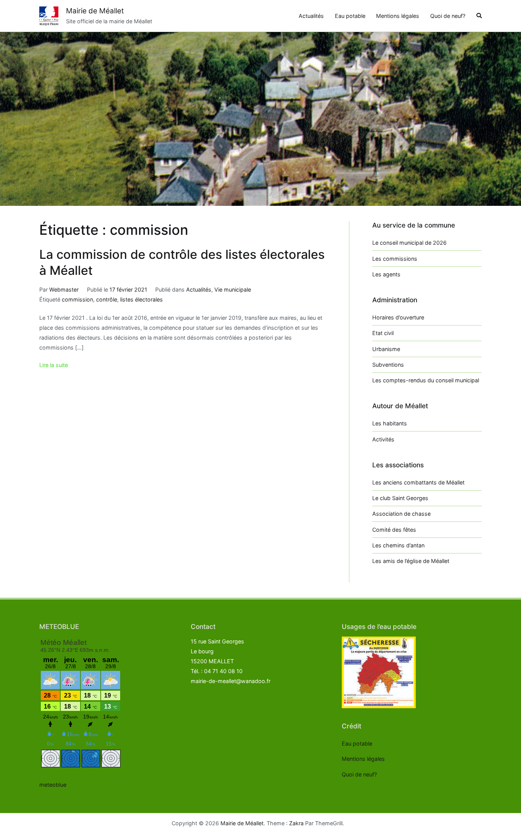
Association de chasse (401, 513)
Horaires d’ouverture (398, 317)
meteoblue (52, 784)
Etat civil (383, 333)
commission (77, 299)
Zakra (296, 823)
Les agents (386, 274)
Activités (383, 439)
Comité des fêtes (394, 529)
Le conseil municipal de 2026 (409, 242)
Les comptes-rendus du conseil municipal (425, 380)
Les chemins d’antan (398, 545)
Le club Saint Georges (400, 498)
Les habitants (389, 423)
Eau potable (350, 16)
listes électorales (141, 299)
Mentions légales (397, 16)
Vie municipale (232, 289)
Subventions (388, 364)
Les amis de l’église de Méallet (410, 561)
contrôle (106, 299)
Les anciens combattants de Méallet (418, 482)
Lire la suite (53, 365)
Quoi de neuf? (447, 16)
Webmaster (64, 289)
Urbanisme (386, 349)
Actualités (311, 16)
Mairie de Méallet (95, 10)
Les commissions (394, 258)
